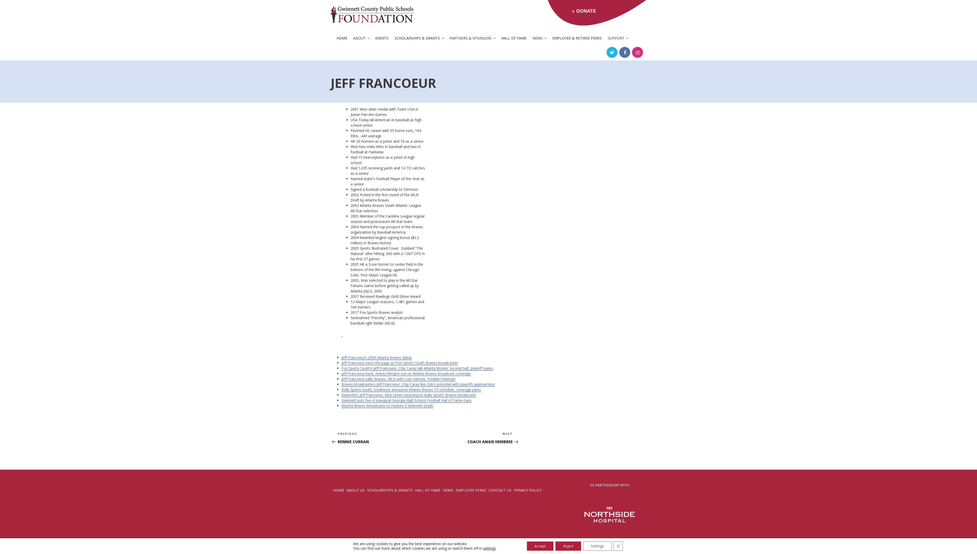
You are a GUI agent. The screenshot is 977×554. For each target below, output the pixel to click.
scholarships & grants (389, 490)
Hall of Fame (514, 38)
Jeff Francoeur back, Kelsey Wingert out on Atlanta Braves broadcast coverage (406, 373)
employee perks (471, 490)
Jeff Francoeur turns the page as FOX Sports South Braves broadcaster (399, 362)
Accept (540, 546)
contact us (500, 490)
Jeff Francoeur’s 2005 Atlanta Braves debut (376, 357)
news (448, 490)
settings (489, 548)
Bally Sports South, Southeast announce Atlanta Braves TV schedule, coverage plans (411, 389)
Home (342, 38)
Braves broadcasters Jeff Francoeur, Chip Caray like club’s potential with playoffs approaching (417, 384)
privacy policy (528, 490)
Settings (597, 546)
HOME (338, 490)
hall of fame (427, 490)
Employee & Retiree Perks (577, 38)
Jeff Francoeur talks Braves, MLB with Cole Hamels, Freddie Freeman (398, 378)
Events (382, 38)
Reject (568, 546)
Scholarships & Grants (417, 38)
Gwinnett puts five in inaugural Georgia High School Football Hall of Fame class (406, 400)
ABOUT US (356, 490)
